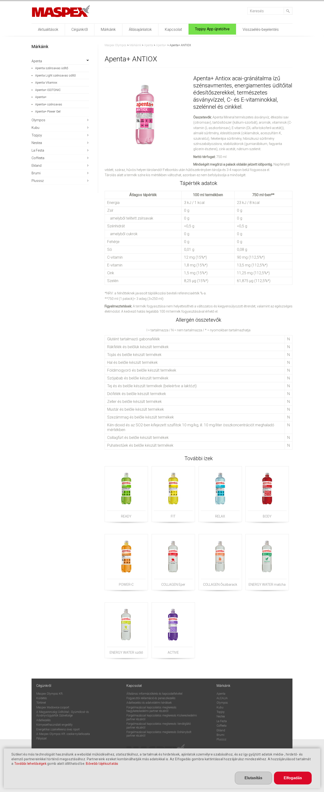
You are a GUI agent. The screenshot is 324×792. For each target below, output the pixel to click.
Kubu (35, 128)
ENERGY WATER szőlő (126, 652)
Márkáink (108, 29)
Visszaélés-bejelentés (261, 29)
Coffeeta (38, 158)
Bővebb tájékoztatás (102, 763)
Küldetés (41, 698)
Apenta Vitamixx (46, 82)
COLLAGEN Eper (173, 584)
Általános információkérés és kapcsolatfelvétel (154, 693)
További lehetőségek (30, 763)
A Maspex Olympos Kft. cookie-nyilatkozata (63, 734)
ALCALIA (222, 698)
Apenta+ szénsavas (48, 104)
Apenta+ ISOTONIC (48, 90)
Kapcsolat (173, 29)
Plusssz (38, 181)
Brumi (36, 173)
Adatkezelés (43, 720)
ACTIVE (173, 652)
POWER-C (126, 584)
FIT (173, 516)
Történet (41, 702)
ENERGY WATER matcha (267, 584)
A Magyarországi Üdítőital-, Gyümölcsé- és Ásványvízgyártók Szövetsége (62, 713)
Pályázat (41, 738)
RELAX (220, 516)
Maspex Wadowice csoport (52, 707)
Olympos (38, 120)
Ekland (37, 165)
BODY (267, 516)
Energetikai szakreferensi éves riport (58, 729)
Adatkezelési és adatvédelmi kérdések (149, 702)
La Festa (38, 150)
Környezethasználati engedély (54, 724)
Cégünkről (79, 29)
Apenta (37, 61)
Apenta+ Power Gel (47, 111)
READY (126, 516)
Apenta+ (40, 97)
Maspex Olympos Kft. (49, 693)
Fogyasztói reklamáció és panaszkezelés (151, 698)
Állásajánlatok (140, 29)
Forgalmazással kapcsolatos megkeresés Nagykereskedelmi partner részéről (151, 709)
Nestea (37, 143)
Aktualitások (48, 29)
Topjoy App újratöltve (212, 29)
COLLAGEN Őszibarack (220, 584)
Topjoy (37, 135)
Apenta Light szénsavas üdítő (55, 75)
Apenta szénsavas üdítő (51, 68)
